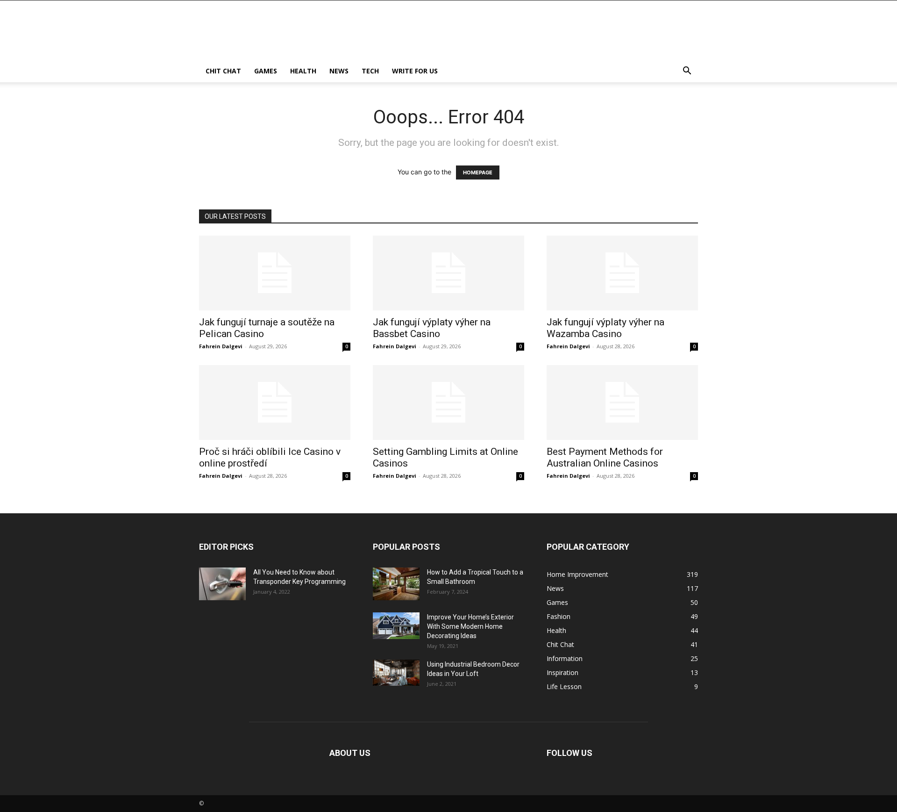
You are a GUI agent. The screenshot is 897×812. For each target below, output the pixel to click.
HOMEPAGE (477, 172)
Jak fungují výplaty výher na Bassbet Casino (432, 327)
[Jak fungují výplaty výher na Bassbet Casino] (448, 273)
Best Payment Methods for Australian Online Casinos (605, 457)
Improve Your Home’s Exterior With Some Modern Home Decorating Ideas (470, 626)
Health (303, 70)
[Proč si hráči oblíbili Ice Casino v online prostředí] (274, 402)
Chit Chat (223, 70)
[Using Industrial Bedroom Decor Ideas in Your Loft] (396, 673)
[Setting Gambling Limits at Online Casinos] (448, 402)
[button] (687, 71)
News (339, 70)
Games (265, 70)
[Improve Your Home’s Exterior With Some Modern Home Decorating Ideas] (396, 625)
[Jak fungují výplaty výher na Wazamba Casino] (622, 273)
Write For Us (415, 70)
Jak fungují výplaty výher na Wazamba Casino (605, 327)
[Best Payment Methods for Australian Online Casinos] (622, 402)
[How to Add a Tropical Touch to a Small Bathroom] (396, 584)
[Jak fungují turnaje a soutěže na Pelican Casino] (274, 273)
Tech (370, 70)
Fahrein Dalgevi (220, 346)
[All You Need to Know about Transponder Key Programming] (222, 584)
